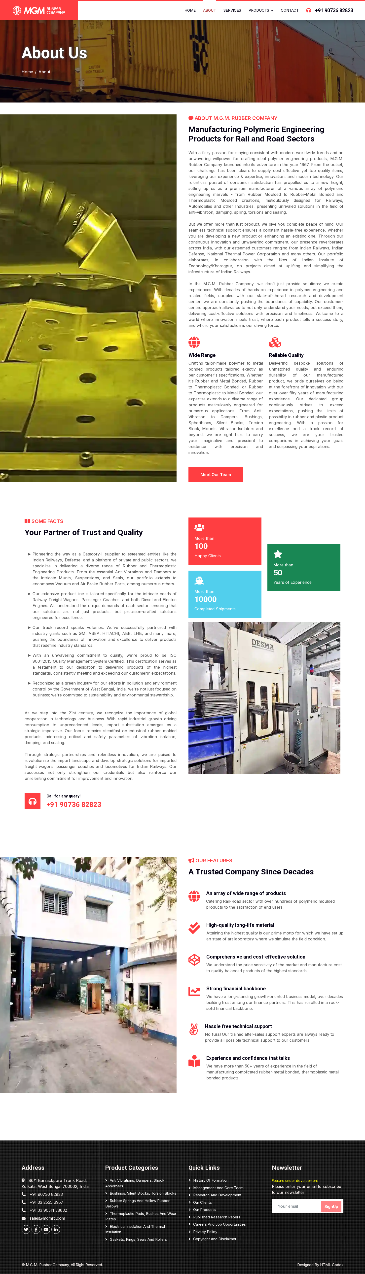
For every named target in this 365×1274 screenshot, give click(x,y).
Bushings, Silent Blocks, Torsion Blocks (143, 1193)
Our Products (204, 1209)
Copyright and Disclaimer (214, 1239)
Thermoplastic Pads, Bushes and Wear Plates (140, 1216)
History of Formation (210, 1180)
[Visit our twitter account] (26, 1229)
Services (232, 10)
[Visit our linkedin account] (55, 1229)
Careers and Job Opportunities (219, 1224)
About (209, 10)
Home (190, 10)
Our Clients (202, 1202)
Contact (290, 10)
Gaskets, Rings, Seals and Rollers (138, 1239)
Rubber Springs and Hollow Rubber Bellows (137, 1203)
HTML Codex (331, 1264)
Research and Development (217, 1195)
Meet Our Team (216, 474)
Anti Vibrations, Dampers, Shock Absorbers (134, 1183)
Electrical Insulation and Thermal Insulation (135, 1229)
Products (259, 10)
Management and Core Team (218, 1187)
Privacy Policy (205, 1231)
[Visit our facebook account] (36, 1229)
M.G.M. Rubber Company (47, 1264)
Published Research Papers (216, 1217)
